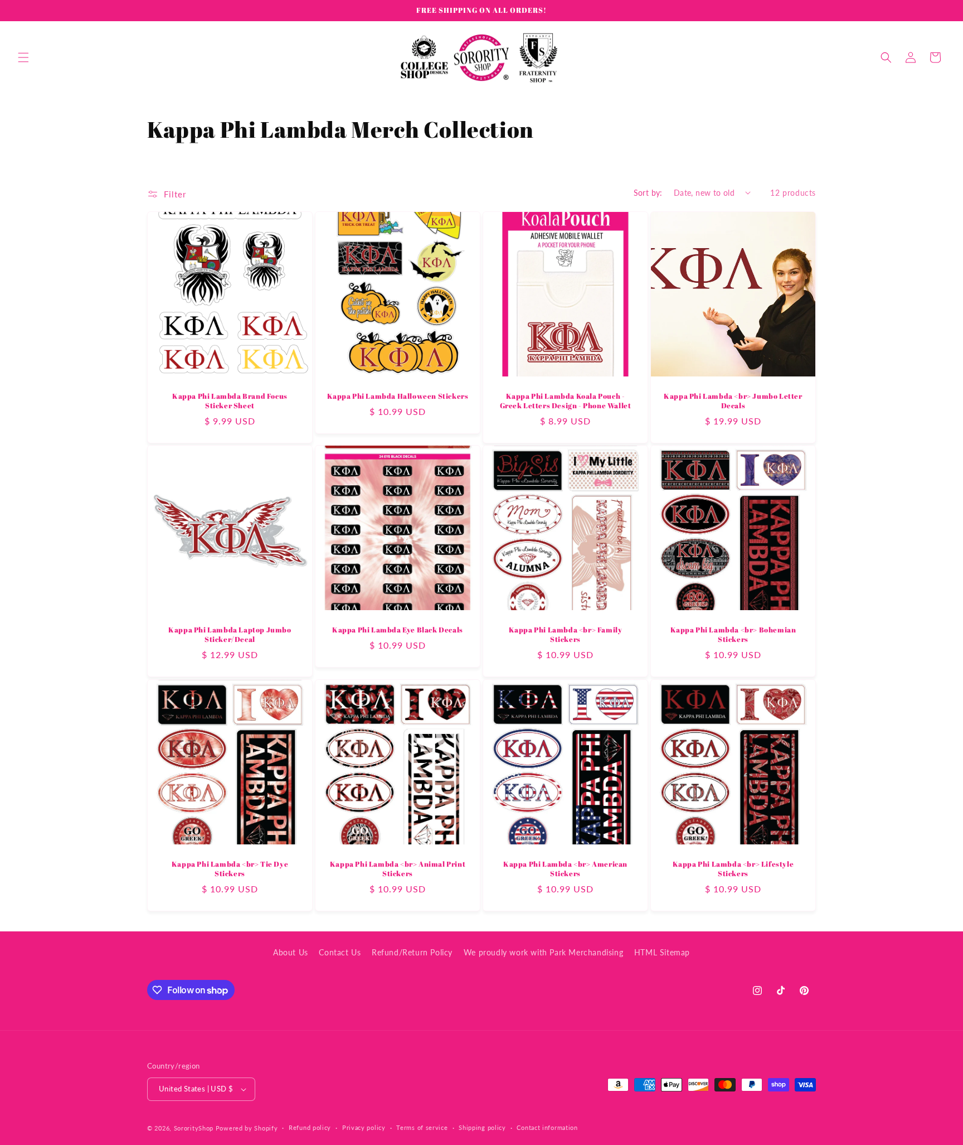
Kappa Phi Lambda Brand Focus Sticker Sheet (230, 401)
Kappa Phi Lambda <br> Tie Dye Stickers (230, 868)
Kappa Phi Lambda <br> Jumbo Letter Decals (733, 401)
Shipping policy (482, 1127)
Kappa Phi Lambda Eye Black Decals (397, 630)
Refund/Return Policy (412, 952)
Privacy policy (364, 1127)
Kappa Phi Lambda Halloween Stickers (398, 396)
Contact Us (340, 952)
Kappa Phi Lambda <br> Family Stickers (565, 634)
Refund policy (310, 1127)
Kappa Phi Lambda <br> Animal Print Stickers (397, 868)
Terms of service (422, 1127)
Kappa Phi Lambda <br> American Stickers (565, 868)
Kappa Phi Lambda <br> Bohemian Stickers (733, 634)
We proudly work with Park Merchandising (543, 952)
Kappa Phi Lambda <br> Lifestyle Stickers (733, 868)
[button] (23, 57)
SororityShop (193, 1128)
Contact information (547, 1127)
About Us (290, 952)
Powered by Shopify (247, 1128)
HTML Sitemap (662, 952)
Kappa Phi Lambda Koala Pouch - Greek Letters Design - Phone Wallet (565, 401)
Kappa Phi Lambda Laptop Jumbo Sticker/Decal (229, 634)
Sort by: (648, 192)
